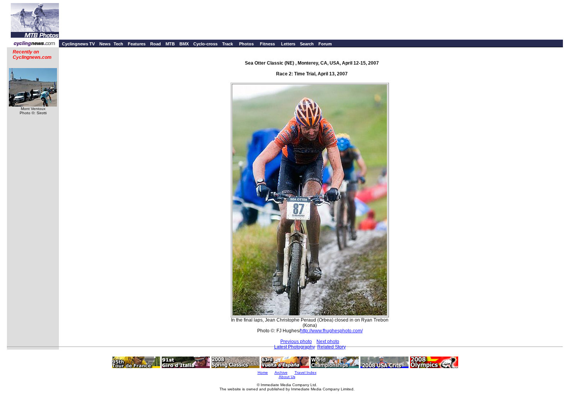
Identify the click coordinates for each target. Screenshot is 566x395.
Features (137, 44)
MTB (170, 44)
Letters (288, 44)
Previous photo (296, 341)
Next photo (327, 341)
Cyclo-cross (205, 44)
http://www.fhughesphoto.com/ (331, 330)
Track (227, 44)
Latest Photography (294, 347)
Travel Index (305, 372)
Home (263, 372)
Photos (246, 44)
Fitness (267, 44)
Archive (281, 372)
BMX (184, 44)
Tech (118, 44)
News (105, 44)
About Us (287, 377)
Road (155, 44)
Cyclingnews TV (78, 44)
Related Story (331, 347)
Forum (325, 44)
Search (307, 44)
